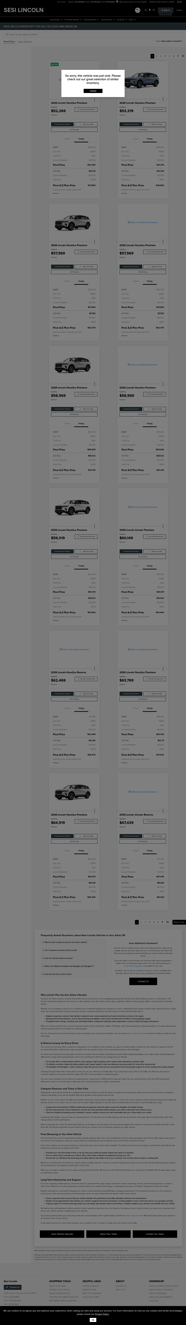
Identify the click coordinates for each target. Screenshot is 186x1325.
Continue (93, 91)
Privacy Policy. (102, 1314)
